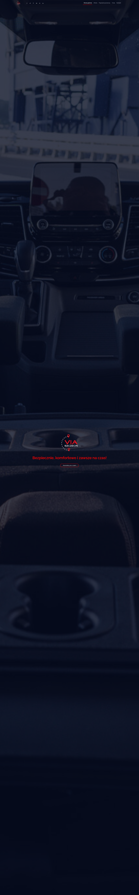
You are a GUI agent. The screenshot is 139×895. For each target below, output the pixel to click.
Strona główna (88, 3)
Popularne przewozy (104, 3)
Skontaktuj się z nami (69, 465)
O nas (113, 3)
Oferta (95, 3)
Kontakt (119, 3)
